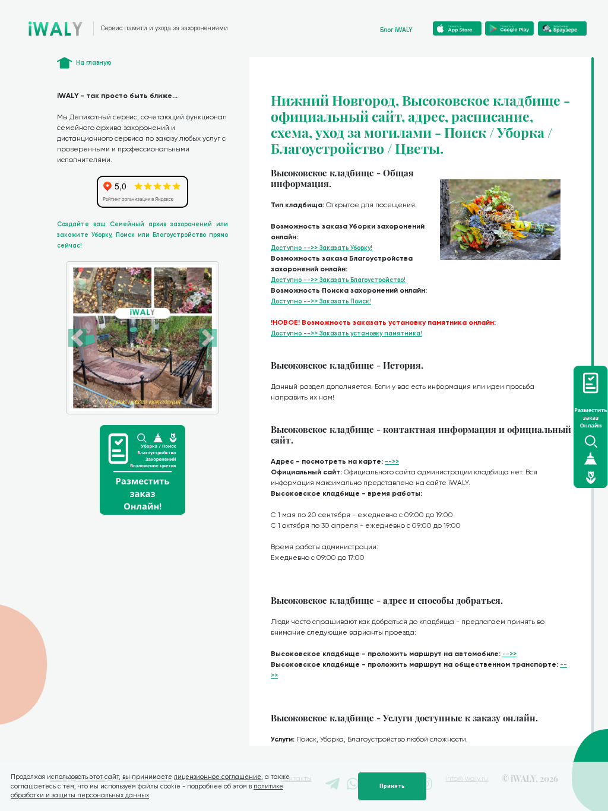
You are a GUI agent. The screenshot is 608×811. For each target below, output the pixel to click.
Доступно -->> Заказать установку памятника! (346, 333)
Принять (392, 786)
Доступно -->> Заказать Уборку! (321, 248)
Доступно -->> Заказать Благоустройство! (338, 280)
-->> (392, 461)
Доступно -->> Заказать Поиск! (321, 301)
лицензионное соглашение (217, 777)
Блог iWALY (396, 30)
